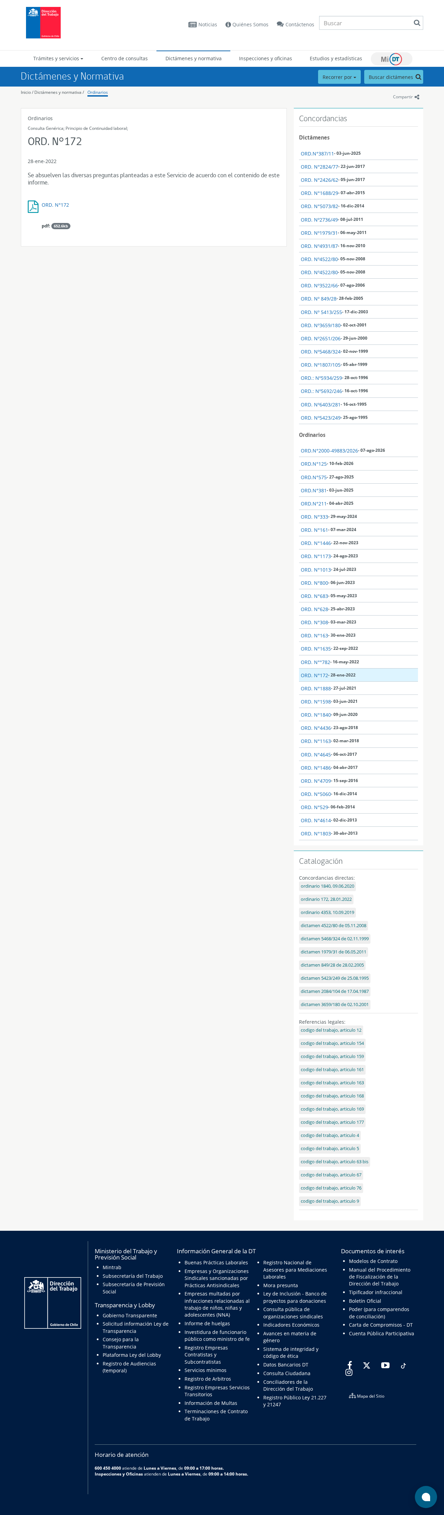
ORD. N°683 (314, 596)
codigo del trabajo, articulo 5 (330, 1148)
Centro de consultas (124, 58)
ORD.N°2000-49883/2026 (329, 450)
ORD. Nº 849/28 (318, 298)
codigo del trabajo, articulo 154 (332, 1043)
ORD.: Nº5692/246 (321, 391)
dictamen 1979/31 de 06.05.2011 (333, 952)
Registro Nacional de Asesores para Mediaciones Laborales (295, 1269)
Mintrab (112, 1267)
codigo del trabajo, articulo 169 (332, 1109)
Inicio (26, 92)
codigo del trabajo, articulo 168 (332, 1096)
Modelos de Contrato (373, 1261)
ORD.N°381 (314, 490)
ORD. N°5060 (316, 794)
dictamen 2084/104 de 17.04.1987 (335, 991)
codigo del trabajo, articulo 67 (331, 1175)
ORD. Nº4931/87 (319, 246)
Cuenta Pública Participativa (381, 1333)
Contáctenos (299, 24)
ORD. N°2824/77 (319, 166)
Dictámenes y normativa (193, 58)
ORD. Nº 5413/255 (321, 312)
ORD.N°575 (314, 477)
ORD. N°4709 (316, 781)
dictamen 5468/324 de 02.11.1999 (335, 939)
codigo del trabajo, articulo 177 (332, 1122)
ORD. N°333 (314, 516)
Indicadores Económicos (291, 1324)
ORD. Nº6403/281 (321, 404)
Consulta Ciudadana (286, 1373)
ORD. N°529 (314, 807)
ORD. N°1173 (316, 556)
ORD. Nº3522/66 (319, 285)
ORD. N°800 (314, 583)
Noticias (207, 24)
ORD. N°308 (314, 622)
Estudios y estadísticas (336, 58)
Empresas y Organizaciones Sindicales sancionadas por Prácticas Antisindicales (217, 1278)
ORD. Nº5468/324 (321, 351)
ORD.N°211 (314, 503)
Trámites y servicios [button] (56, 58)
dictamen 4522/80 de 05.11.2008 (333, 926)
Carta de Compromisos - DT (381, 1324)
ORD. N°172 (55, 204)
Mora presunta (280, 1285)
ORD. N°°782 (315, 662)
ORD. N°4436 (316, 728)
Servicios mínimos (206, 1370)
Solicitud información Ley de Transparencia (136, 1327)
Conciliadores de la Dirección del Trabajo (288, 1385)
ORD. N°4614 (316, 820)
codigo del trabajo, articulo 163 (332, 1083)
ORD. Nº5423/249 (321, 417)
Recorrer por (338, 77)
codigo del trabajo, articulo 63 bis (334, 1162)
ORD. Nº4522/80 (319, 259)
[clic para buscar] (417, 23)
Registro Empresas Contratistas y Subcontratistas (206, 1354)
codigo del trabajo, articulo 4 (330, 1135)
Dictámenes (314, 137)
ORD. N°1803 (316, 833)
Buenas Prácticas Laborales (216, 1262)
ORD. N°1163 (316, 741)
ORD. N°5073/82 (319, 206)
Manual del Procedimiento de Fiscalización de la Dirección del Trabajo (379, 1276)
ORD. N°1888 (316, 688)
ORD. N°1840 (316, 714)
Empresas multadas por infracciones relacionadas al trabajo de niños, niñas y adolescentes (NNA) (217, 1304)
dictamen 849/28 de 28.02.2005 (332, 965)
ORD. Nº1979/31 (319, 233)
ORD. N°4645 (316, 754)
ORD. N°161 (314, 530)
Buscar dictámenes (392, 77)
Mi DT (391, 58)
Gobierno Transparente (130, 1315)
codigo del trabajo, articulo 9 (330, 1201)
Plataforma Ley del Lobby (132, 1355)
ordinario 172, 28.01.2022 (326, 899)
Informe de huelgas (207, 1323)
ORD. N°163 (314, 635)
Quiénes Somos (249, 24)
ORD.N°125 (314, 463)
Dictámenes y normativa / (59, 92)
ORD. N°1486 (316, 767)
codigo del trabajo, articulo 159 (332, 1056)
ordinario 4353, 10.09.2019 (327, 912)
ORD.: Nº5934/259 (321, 378)
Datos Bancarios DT (285, 1364)
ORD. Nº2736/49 (319, 219)
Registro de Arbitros (208, 1378)
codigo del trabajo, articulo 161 (332, 1070)
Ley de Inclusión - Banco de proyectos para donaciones (295, 1297)
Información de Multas (211, 1403)
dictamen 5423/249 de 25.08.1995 (335, 978)
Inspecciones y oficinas (265, 58)
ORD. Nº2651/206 (321, 338)
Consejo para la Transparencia (121, 1343)
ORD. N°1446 (316, 543)
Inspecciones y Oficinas (119, 1474)
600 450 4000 (108, 1468)
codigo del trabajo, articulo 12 (331, 1030)
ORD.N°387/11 (317, 153)
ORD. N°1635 (316, 648)
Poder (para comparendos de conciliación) (379, 1312)
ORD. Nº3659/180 (321, 325)
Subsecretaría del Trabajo (133, 1276)
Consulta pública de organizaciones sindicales (293, 1312)
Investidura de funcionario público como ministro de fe (217, 1335)
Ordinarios (97, 92)
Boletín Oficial (365, 1301)
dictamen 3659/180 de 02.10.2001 (335, 1004)
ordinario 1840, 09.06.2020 (327, 886)
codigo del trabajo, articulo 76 (331, 1188)
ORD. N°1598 (316, 701)
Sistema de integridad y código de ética (290, 1352)
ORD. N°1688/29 (319, 193)
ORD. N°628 (314, 609)
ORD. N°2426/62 (319, 180)
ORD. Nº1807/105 (321, 364)
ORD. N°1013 (316, 569)
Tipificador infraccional (375, 1292)
